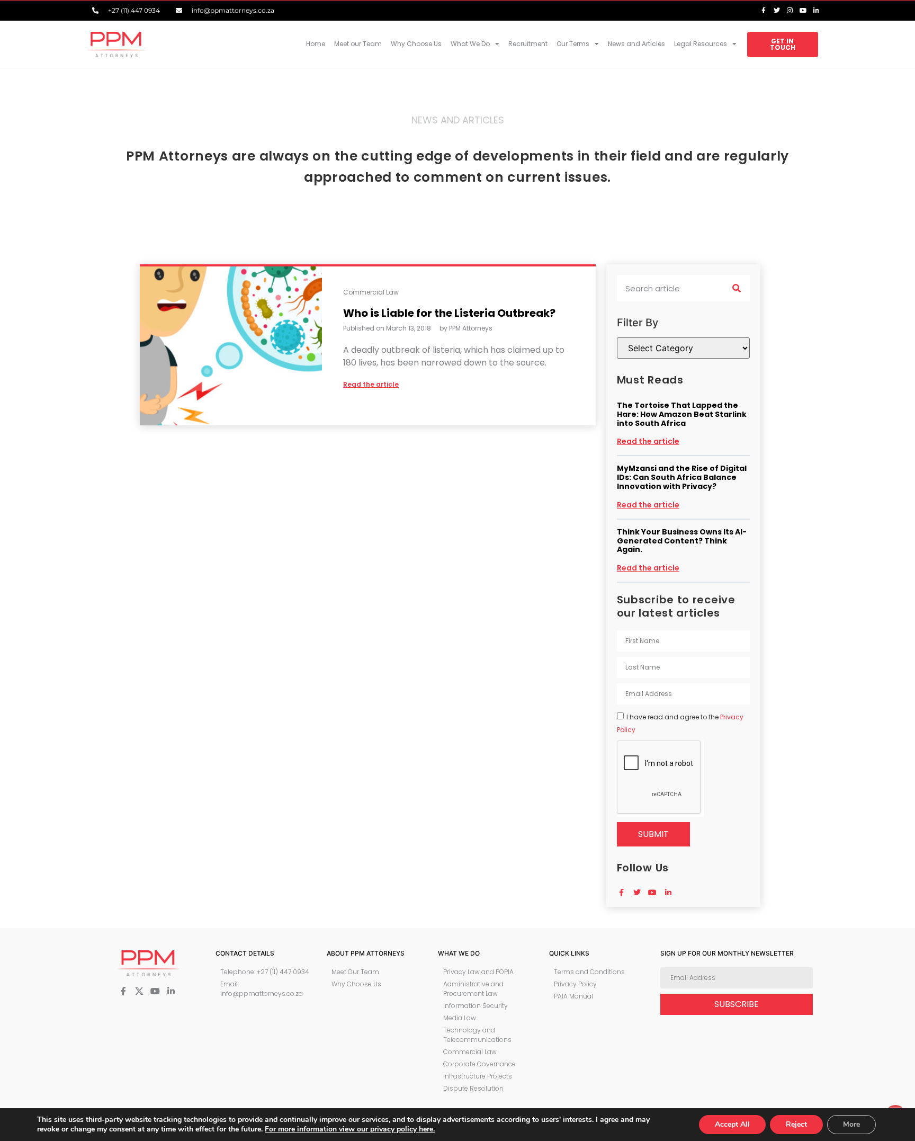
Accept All (732, 1124)
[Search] (736, 288)
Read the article (648, 441)
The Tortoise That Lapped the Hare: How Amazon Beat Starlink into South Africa (682, 414)
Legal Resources (700, 43)
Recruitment (528, 43)
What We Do (470, 43)
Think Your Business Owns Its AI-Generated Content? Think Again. (682, 541)
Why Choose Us (416, 43)
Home (315, 43)
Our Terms (573, 43)
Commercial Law (371, 292)
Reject (796, 1124)
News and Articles (636, 43)
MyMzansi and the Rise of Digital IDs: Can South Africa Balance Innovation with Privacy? (682, 477)
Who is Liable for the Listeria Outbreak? (449, 313)
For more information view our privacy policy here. (350, 1129)
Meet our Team (358, 43)
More (851, 1124)
